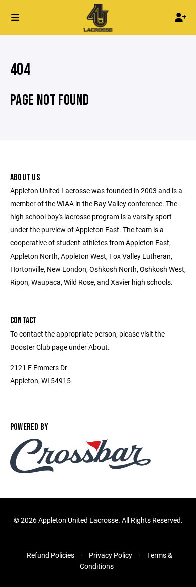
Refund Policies (50, 555)
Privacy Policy (110, 555)
